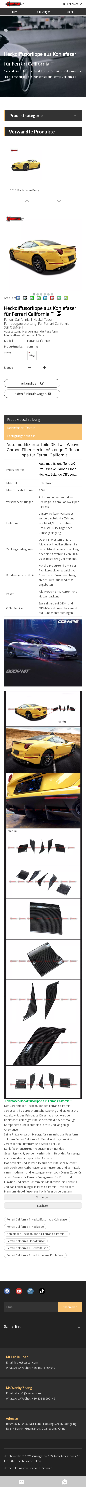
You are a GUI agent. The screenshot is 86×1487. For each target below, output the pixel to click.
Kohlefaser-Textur (21, 428)
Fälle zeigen (43, 12)
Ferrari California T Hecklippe (25, 1226)
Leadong (34, 1468)
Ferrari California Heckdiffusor (26, 1241)
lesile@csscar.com (26, 1362)
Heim (14, 12)
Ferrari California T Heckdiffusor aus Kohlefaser (37, 1219)
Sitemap (47, 1468)
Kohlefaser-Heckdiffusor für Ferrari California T (37, 1234)
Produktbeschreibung (23, 419)
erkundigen (29, 383)
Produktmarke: (13, 346)
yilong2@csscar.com (27, 1393)
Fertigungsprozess (21, 436)
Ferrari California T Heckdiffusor (27, 1248)
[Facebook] (7, 1291)
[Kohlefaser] (32, 356)
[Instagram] (30, 1291)
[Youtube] (19, 1291)
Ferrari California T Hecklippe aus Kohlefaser (35, 1255)
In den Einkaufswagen (30, 394)
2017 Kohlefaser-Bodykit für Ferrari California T (26, 190)
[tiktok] (42, 1291)
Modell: (8, 341)
